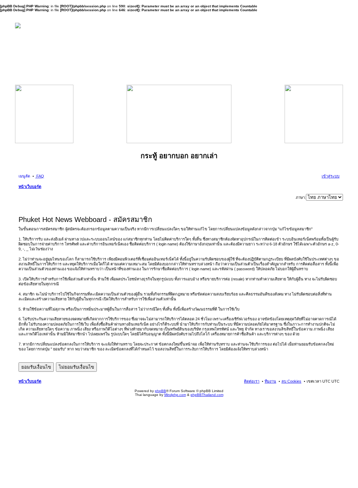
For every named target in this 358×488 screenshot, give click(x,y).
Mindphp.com (175, 395)
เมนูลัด (24, 176)
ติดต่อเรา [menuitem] (251, 381)
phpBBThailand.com (207, 395)
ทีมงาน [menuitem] (270, 381)
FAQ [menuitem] (39, 176)
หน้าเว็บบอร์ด (30, 186)
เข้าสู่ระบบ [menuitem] (330, 176)
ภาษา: (301, 197)
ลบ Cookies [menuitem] (291, 381)
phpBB (160, 391)
